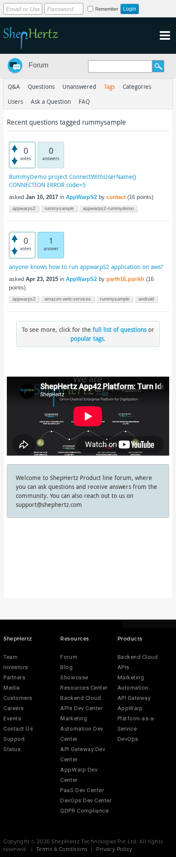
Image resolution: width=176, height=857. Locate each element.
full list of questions (120, 329)
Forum (38, 65)
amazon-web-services (67, 298)
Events (12, 718)
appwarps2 (23, 208)
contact (116, 197)
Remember (106, 9)
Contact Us (18, 728)
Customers (17, 698)
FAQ (84, 101)
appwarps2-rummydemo (108, 208)
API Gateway (134, 698)
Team (10, 657)
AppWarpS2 (81, 197)
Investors (15, 667)
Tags (109, 86)
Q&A (14, 86)
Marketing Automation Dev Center (81, 728)
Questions (41, 86)
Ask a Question (51, 101)
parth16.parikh (125, 279)
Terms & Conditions (62, 849)
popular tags (87, 338)
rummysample (59, 208)
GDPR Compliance (84, 810)
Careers (13, 708)
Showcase (74, 677)
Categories (137, 86)
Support (14, 739)
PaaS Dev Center (82, 790)
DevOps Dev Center (85, 800)
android (146, 298)
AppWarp (130, 708)
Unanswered (79, 86)
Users (15, 101)
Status (12, 749)
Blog (66, 667)
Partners (14, 677)
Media (11, 687)
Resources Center (83, 687)
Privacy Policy (114, 849)
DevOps (127, 739)
